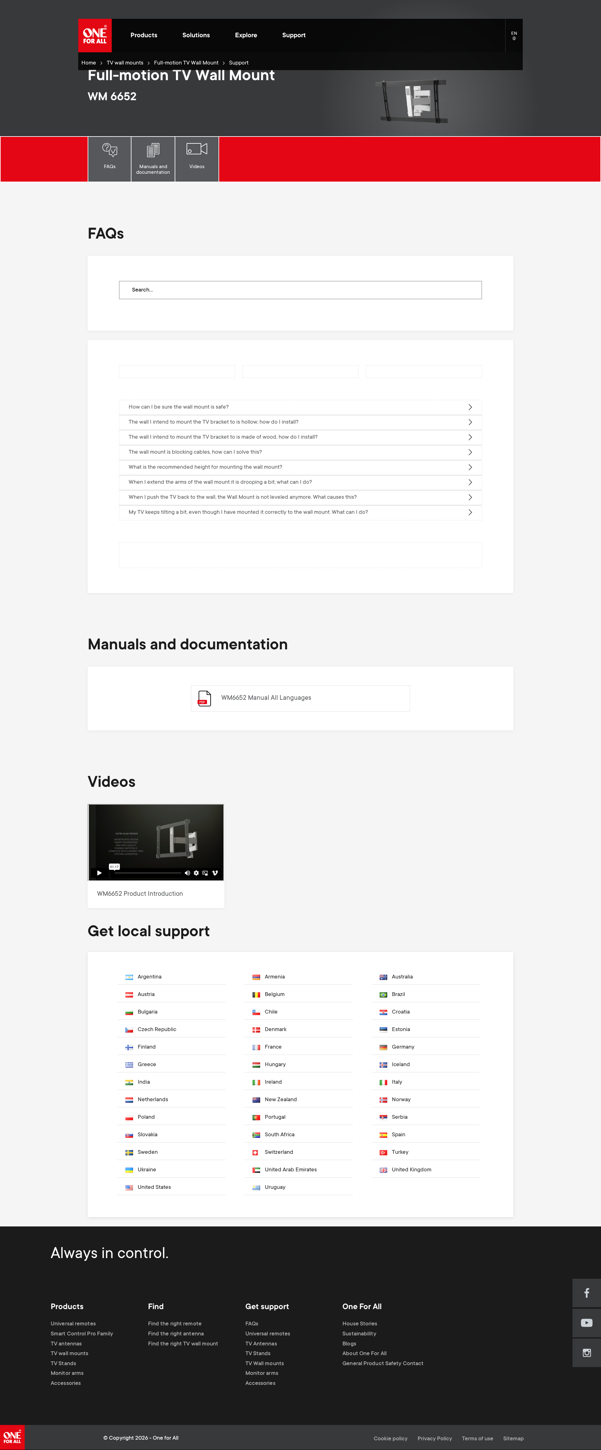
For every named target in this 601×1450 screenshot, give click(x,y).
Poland (146, 1117)
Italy (397, 1082)
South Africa (280, 1135)
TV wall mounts (125, 63)
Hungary (275, 1065)
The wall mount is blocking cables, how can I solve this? (195, 452)
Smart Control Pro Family (82, 1334)
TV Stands (63, 1364)
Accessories (66, 1383)
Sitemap (513, 1439)
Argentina (150, 977)
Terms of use (477, 1439)
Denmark (275, 1030)
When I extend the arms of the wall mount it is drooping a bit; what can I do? (220, 482)
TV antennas (66, 1344)
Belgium (275, 995)
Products (144, 35)
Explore (246, 35)
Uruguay (275, 1187)
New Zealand (281, 1100)
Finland (147, 1047)
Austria (146, 995)
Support (294, 35)
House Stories (359, 1324)
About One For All (364, 1354)
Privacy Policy (435, 1439)
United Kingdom (411, 1170)
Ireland (273, 1082)
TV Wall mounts (264, 1364)
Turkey (400, 1152)
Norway (401, 1100)
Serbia (400, 1117)
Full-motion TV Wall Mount (186, 63)
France (273, 1047)
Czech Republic (157, 1030)
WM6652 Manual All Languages (266, 698)
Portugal (275, 1117)
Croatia (401, 1012)
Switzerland (279, 1152)
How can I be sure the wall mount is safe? (179, 407)
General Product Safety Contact (383, 1364)
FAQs (110, 167)
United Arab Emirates (291, 1170)
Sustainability (359, 1334)
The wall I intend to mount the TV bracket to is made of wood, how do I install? (223, 437)
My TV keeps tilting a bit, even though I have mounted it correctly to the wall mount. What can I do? (248, 512)
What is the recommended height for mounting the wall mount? (205, 467)
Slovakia (147, 1135)
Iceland (401, 1065)
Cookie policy (391, 1439)
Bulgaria (147, 1012)
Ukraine (147, 1170)
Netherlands (153, 1100)
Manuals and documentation (153, 169)
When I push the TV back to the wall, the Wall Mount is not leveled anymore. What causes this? (243, 497)
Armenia (275, 977)
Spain (398, 1135)
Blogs (349, 1344)
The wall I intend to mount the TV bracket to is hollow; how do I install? (214, 422)
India (144, 1082)
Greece (147, 1065)
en (517, 38)
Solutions (196, 35)
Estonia (401, 1030)
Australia (402, 977)
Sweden (148, 1152)
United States (154, 1187)
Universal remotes (73, 1324)
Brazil (398, 995)
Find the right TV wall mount (183, 1344)
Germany (403, 1047)
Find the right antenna (176, 1334)
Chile (271, 1012)
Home (88, 63)
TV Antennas (261, 1344)
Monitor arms (67, 1373)
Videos (196, 167)
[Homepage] (95, 35)
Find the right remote (175, 1324)
